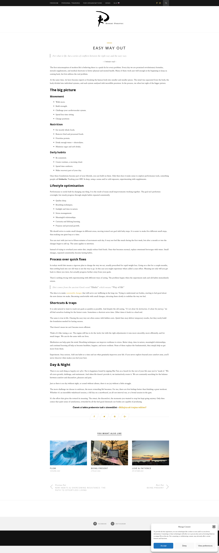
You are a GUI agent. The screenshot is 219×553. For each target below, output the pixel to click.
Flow (53, 468)
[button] (214, 526)
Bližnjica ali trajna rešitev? (132, 407)
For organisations (92, 3)
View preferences (205, 546)
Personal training (71, 3)
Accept (163, 546)
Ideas (107, 3)
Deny (184, 546)
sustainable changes (74, 293)
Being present (99, 468)
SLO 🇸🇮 (117, 3)
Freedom (54, 3)
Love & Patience (141, 468)
